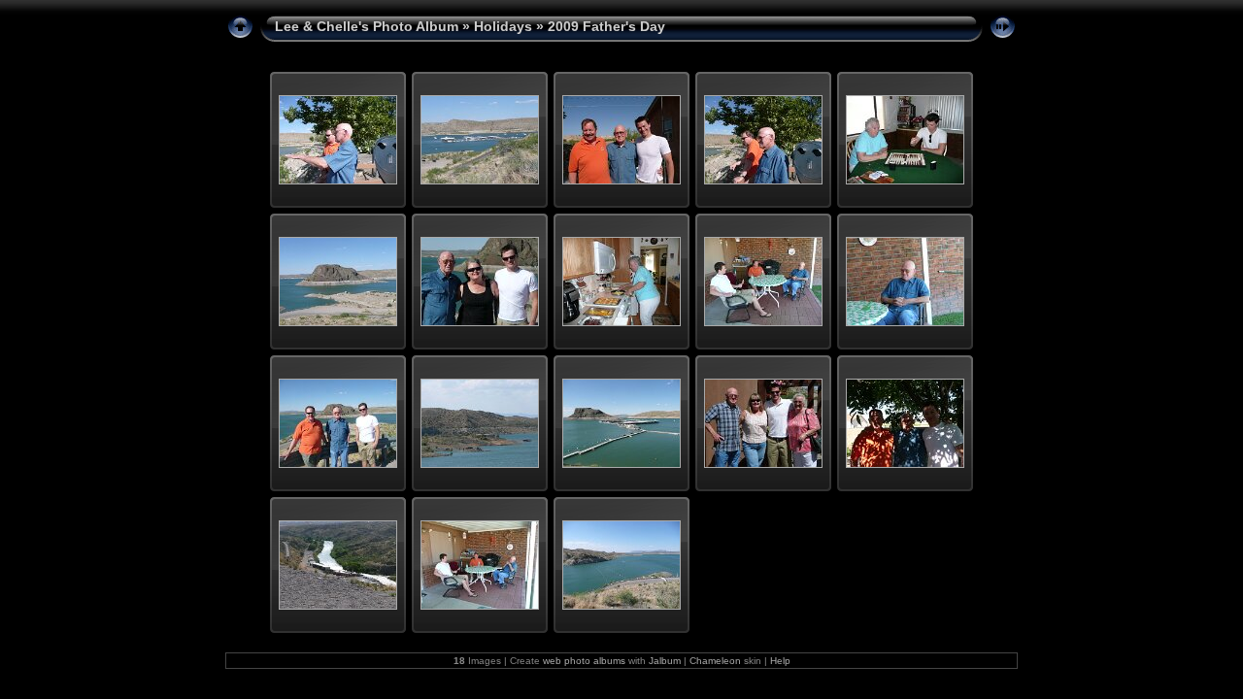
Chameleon (715, 660)
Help (780, 660)
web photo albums (584, 660)
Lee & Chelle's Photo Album (366, 26)
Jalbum (665, 660)
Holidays (503, 26)
